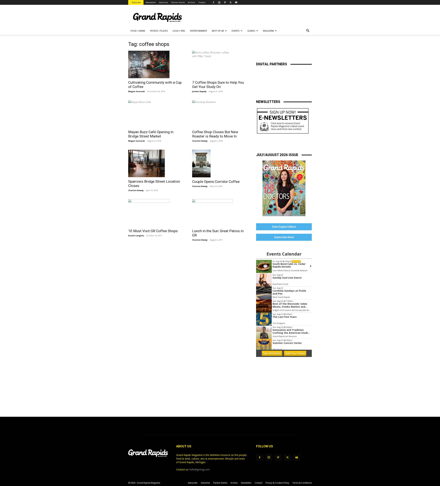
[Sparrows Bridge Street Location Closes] (156, 163)
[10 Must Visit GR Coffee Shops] (156, 213)
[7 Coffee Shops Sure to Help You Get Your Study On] (220, 64)
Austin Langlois (136, 235)
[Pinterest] (224, 2)
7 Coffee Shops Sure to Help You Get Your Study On (218, 84)
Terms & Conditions (302, 482)
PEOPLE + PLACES (159, 30)
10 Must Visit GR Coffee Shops (153, 231)
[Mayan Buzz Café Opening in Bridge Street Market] (156, 114)
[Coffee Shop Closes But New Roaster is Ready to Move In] (220, 114)
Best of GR (218, 30)
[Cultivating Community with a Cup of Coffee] (156, 64)
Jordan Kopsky (199, 91)
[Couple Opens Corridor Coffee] (220, 163)
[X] (230, 2)
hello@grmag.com (199, 469)
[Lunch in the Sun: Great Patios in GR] (220, 213)
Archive (191, 2)
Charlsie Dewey (199, 141)
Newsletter (151, 2)
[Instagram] (219, 2)
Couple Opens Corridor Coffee (216, 182)
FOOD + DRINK (138, 30)
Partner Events (178, 2)
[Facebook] (213, 2)
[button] (308, 31)
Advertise (163, 2)
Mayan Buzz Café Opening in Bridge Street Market (150, 134)
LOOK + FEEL (179, 30)
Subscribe (136, 2)
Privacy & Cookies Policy (277, 482)
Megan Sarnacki (136, 91)
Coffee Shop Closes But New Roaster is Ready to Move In (215, 134)
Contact (201, 2)
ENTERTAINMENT (198, 30)
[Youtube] (236, 2)
